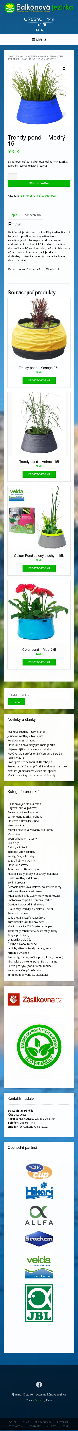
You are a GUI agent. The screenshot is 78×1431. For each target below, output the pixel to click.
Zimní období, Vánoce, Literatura (28, 974)
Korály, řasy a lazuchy (21, 856)
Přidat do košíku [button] (39, 380)
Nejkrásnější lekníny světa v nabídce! (30, 749)
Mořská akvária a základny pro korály (30, 830)
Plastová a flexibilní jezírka (24, 821)
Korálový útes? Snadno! (22, 740)
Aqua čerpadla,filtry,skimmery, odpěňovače (34, 895)
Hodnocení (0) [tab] (31, 215)
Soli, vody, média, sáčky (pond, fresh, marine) (35, 957)
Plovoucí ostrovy (18, 865)
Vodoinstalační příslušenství (24, 970)
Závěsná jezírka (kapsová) (23, 812)
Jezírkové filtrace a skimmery (25, 891)
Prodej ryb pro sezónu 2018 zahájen (30, 762)
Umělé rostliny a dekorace (24, 878)
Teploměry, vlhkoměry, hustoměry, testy (32, 931)
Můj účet (51, 1426)
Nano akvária (16, 825)
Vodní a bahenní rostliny (22, 838)
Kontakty (35, 1426)
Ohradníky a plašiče (19, 939)
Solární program (17, 882)
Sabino (38, 1400)
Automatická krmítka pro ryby (26, 922)
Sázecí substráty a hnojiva (23, 869)
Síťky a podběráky (18, 935)
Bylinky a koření (17, 847)
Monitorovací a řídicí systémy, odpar (30, 926)
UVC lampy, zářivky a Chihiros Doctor (30, 909)
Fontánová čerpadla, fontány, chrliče (30, 900)
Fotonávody (16, 1426)
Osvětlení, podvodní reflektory (26, 904)
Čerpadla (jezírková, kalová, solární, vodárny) (35, 887)
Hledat (16, 702)
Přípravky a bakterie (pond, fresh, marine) (33, 961)
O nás (26, 1422)
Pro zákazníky (43, 1422)
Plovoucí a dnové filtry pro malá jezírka (31, 745)
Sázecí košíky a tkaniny (21, 860)
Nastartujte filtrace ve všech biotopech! (32, 771)
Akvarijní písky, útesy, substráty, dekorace (33, 873)
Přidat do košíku (39, 183)
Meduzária (14, 834)
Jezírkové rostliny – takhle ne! (25, 736)
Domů (11, 56)
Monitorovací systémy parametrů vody (31, 775)
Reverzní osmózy (18, 913)
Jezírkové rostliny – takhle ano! (26, 731)
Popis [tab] (13, 215)
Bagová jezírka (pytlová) (22, 808)
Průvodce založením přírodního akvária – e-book (37, 766)
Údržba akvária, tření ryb (22, 944)
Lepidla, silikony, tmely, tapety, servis (30, 948)
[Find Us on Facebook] (37, 30)
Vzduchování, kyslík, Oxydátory (26, 917)
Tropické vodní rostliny (21, 852)
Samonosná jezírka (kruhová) (39, 195)
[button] (64, 68)
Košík (65, 1426)
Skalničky (13, 843)
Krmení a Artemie (18, 953)
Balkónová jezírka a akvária (32, 56)
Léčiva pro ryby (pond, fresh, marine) (30, 966)
